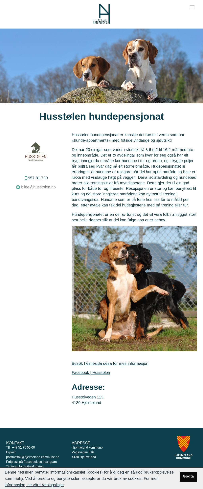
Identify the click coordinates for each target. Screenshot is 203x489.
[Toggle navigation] (192, 7)
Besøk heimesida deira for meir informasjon (110, 363)
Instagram (50, 461)
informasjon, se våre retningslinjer (34, 485)
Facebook (31, 461)
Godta (188, 476)
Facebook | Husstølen (91, 372)
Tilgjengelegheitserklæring (25, 466)
